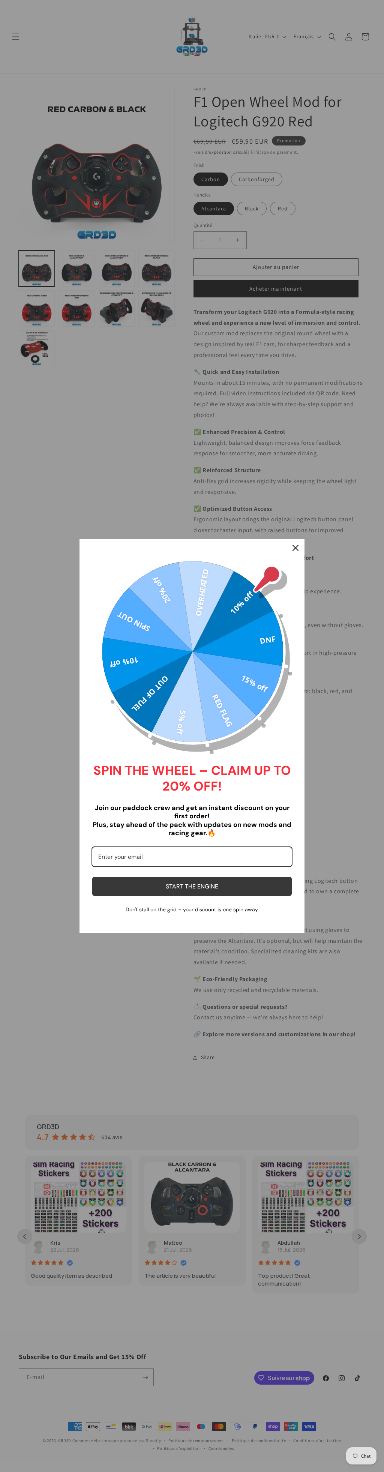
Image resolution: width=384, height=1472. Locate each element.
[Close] (295, 548)
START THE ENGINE (192, 886)
